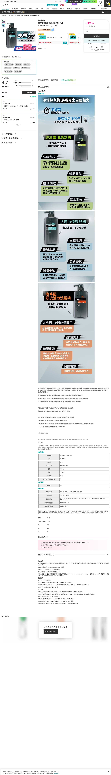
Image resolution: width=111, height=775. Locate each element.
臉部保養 (23, 8)
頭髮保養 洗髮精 (25, 67)
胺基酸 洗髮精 (18, 71)
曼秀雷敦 (41, 20)
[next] (80, 39)
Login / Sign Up (49, 631)
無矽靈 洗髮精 (8, 71)
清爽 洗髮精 (26, 64)
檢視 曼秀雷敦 (7, 143)
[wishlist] (51, 25)
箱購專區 (85, 8)
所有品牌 (103, 8)
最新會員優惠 (5, 9)
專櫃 (42, 8)
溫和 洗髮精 (18, 64)
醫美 (37, 8)
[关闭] (108, 772)
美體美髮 (54, 8)
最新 (6, 97)
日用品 (62, 8)
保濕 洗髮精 (8, 67)
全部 (3, 97)
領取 (65, 43)
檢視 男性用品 (7, 134)
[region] (55, 772)
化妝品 (31, 8)
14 (53, 567)
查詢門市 (61, 1)
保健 (48, 8)
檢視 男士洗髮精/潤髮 (10, 138)
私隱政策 (56, 773)
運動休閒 (77, 8)
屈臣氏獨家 (15, 8)
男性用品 (69, 8)
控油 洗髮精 (16, 67)
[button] (107, 3)
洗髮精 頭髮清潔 (9, 64)
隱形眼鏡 (93, 8)
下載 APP (55, 1)
